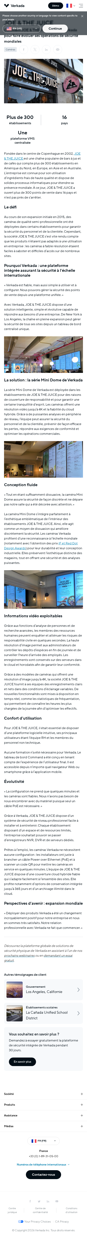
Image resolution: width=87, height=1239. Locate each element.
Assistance (10, 1115)
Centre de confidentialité (40, 1210)
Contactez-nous (43, 1174)
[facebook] (23, 49)
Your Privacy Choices (37, 1222)
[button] (43, 81)
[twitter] (39, 1201)
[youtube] (56, 1201)
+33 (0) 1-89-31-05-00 (43, 1156)
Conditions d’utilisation (71, 1210)
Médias (8, 1126)
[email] (57, 49)
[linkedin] (46, 49)
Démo (55, 5)
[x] (35, 49)
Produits (9, 1105)
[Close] (82, 16)
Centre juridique (12, 1210)
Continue (55, 28)
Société (9, 1094)
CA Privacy (62, 1222)
